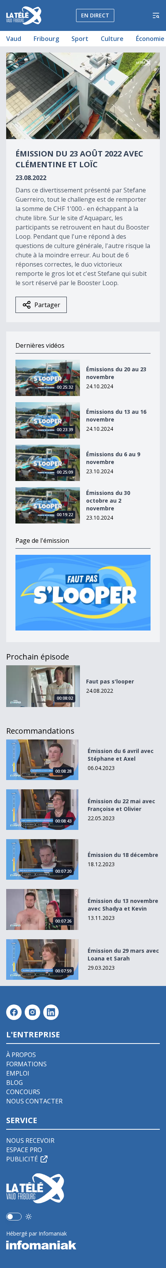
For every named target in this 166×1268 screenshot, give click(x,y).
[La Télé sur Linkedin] (51, 1012)
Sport (79, 38)
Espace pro (24, 1150)
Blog (14, 1082)
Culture (112, 38)
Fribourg (46, 38)
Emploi (17, 1073)
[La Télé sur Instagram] (32, 1012)
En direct (95, 15)
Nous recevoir (30, 1140)
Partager (47, 305)
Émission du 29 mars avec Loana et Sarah (123, 954)
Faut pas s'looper (110, 681)
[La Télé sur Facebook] (14, 1012)
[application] (83, 96)
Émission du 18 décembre (123, 854)
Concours (23, 1092)
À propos (21, 1054)
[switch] (14, 1216)
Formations (26, 1064)
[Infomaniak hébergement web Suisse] (83, 1245)
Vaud (13, 38)
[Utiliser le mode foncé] (28, 1216)
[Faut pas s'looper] (83, 593)
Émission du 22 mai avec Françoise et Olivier (121, 804)
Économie (150, 38)
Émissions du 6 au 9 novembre (113, 458)
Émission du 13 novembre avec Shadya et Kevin (123, 904)
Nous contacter (34, 1101)
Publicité (22, 1159)
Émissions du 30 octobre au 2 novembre (108, 500)
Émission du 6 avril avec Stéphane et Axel (121, 754)
